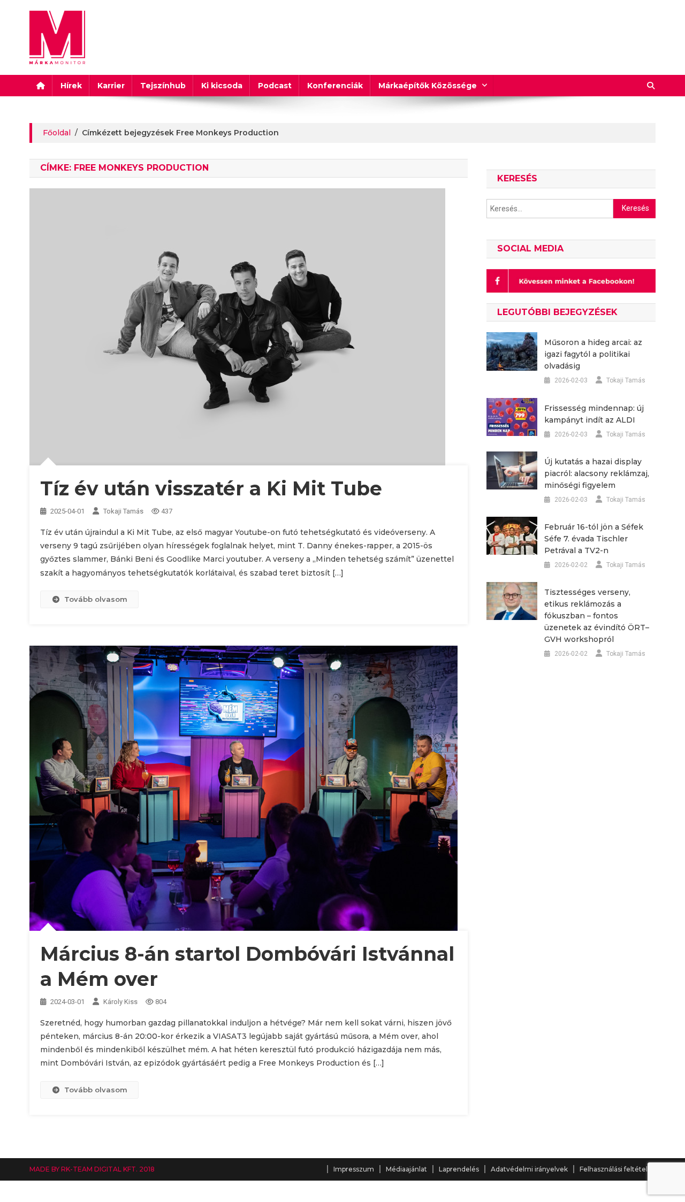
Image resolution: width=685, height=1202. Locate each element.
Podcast (275, 85)
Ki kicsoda (221, 85)
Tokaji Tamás (123, 511)
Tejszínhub (163, 85)
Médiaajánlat (406, 1169)
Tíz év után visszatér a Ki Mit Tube (211, 488)
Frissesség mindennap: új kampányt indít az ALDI (594, 414)
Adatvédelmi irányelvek (529, 1169)
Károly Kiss (120, 1002)
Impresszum (353, 1169)
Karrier (111, 85)
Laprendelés (459, 1169)
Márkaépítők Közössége (427, 85)
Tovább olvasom (95, 599)
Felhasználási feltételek (618, 1169)
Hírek (71, 85)
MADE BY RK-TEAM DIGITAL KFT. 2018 (92, 1169)
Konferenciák (335, 85)
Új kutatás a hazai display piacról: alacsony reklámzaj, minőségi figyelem (596, 473)
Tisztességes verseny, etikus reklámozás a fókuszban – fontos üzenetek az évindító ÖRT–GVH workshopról (596, 615)
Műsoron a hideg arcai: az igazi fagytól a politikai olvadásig (593, 354)
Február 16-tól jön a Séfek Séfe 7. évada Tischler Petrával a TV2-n (593, 538)
